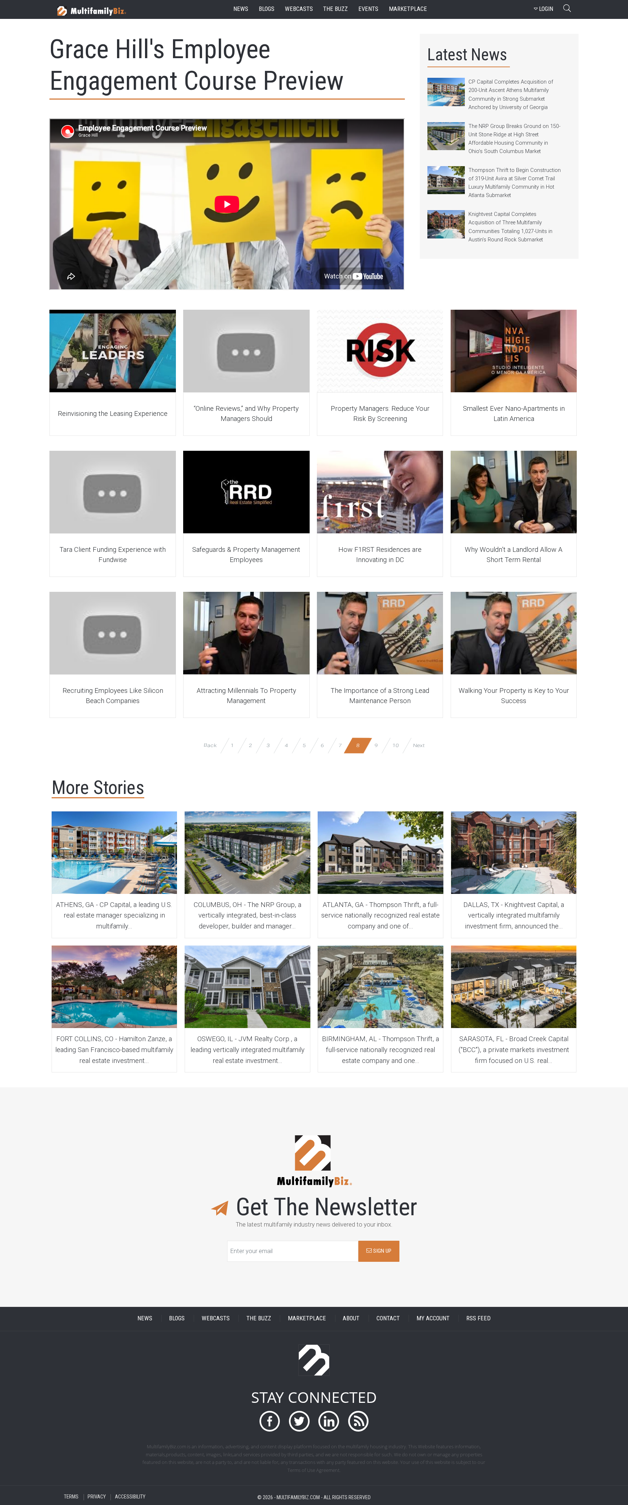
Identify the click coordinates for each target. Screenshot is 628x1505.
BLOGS (177, 1318)
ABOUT (351, 1318)
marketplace (408, 8)
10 (395, 745)
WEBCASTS (216, 1318)
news (240, 8)
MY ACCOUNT (433, 1318)
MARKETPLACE (307, 1318)
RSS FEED (478, 1318)
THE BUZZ (258, 1318)
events (368, 8)
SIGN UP (381, 1251)
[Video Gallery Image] (112, 351)
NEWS (144, 1318)
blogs (266, 8)
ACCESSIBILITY (130, 1497)
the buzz (335, 8)
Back (210, 745)
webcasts (299, 8)
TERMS (71, 1497)
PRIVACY (97, 1497)
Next (418, 745)
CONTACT (388, 1318)
